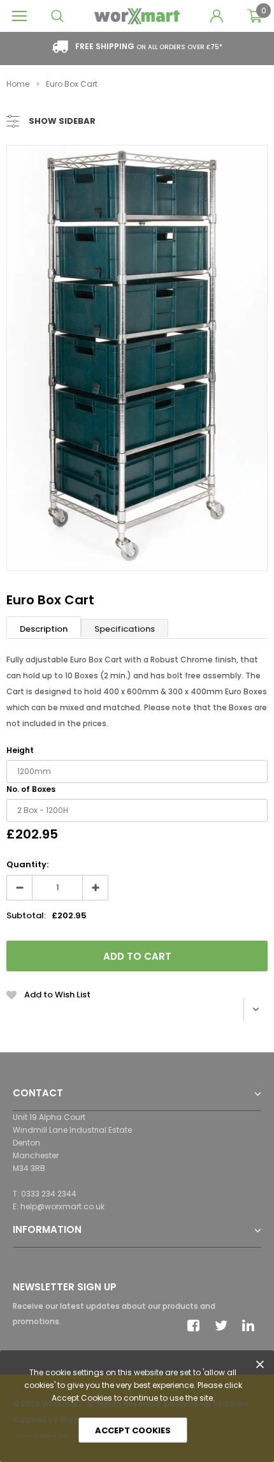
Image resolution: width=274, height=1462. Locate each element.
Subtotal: (26, 915)
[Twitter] (224, 1325)
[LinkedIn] (251, 1325)
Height (20, 750)
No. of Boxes (30, 789)
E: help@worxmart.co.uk (59, 1206)
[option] (137, 358)
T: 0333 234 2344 (44, 1193)
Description (44, 629)
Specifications (124, 629)
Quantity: (27, 864)
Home (17, 83)
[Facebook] (196, 1325)
